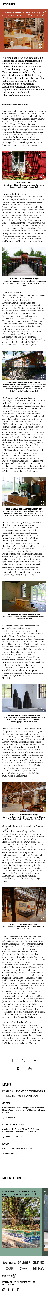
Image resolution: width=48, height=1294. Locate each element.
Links (6, 1084)
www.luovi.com (13, 1136)
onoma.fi (10, 1117)
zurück (21, 1183)
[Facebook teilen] (12, 1060)
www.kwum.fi (12, 1153)
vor (26, 1183)
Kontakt (7, 1282)
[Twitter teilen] (23, 1060)
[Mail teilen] (30, 1069)
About (17, 1282)
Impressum (28, 1282)
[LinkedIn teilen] (18, 1069)
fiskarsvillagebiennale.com (21, 1096)
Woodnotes (34, 841)
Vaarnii (5, 844)
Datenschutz (10, 1284)
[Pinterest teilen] (35, 1060)
